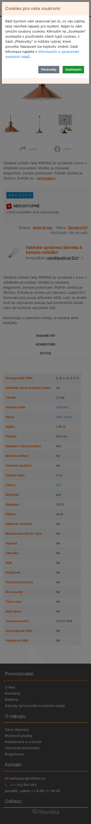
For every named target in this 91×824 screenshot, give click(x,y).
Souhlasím (73, 69)
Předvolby (49, 69)
